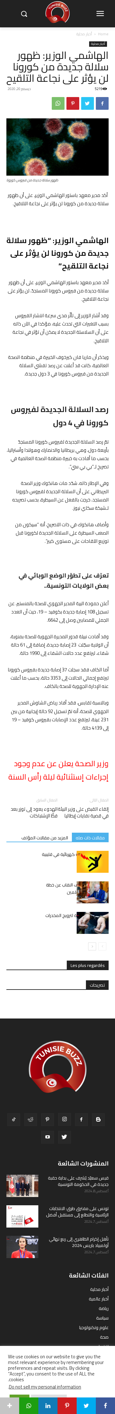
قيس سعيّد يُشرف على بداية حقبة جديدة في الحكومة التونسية (78, 1181)
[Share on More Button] (9, 1405)
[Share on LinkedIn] (47, 1405)
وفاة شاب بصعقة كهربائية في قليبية (75, 854)
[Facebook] (102, 103)
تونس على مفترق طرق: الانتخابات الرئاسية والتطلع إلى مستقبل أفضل (77, 1211)
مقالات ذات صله (90, 838)
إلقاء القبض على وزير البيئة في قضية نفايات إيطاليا (83, 812)
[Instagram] (64, 1119)
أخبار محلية (84, 34)
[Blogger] (98, 1119)
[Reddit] (30, 1119)
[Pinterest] (72, 103)
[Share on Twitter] (86, 1405)
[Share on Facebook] (105, 1405)
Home (103, 34)
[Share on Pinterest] (67, 1405)
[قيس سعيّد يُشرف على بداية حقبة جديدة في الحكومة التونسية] (22, 1186)
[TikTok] (13, 1119)
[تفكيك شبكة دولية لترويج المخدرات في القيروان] (93, 923)
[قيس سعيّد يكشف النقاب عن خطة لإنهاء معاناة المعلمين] (93, 892)
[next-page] (92, 946)
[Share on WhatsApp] (28, 1405)
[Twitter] (87, 103)
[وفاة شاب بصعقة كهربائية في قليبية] (93, 862)
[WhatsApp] (58, 103)
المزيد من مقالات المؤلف (44, 838)
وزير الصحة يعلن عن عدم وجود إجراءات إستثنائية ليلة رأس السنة (58, 770)
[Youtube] (47, 1137)
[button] (24, 14)
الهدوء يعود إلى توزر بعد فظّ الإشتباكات (34, 812)
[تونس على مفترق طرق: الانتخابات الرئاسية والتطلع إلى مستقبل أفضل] (22, 1216)
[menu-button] (100, 14)
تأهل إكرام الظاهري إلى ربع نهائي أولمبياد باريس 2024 (79, 1242)
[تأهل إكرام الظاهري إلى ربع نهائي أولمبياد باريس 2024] (22, 1247)
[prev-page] (102, 946)
